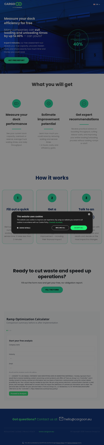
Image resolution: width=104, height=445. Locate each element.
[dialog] (52, 222)
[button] (23, 228)
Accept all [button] (78, 228)
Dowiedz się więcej (55, 222)
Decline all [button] (60, 228)
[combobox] (89, 214)
